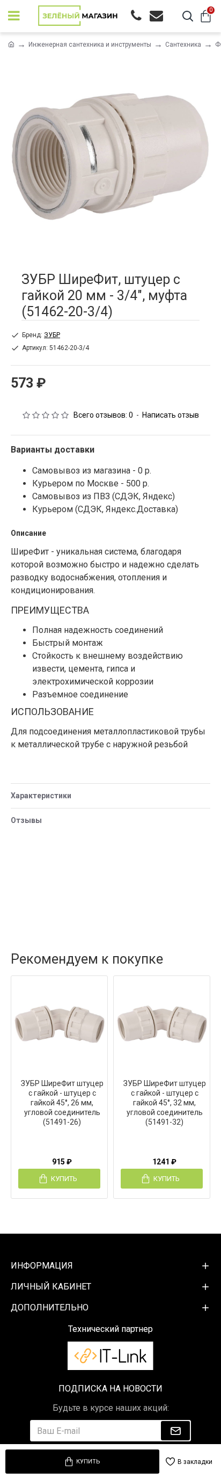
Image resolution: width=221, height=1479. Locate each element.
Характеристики (41, 795)
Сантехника (183, 44)
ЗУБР (52, 335)
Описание (28, 533)
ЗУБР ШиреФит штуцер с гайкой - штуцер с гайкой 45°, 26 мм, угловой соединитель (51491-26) (62, 1103)
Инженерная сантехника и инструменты (89, 44)
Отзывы (26, 820)
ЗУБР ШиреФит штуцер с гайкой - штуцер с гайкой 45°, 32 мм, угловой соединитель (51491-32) (164, 1103)
